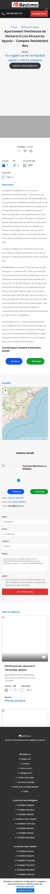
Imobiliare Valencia (26, 874)
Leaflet (24, 439)
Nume (4, 516)
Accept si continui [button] (25, 890)
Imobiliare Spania (26, 851)
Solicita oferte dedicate (25, 65)
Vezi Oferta (25, 652)
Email (4, 529)
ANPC (26, 792)
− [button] (6, 394)
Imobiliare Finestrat (26, 865)
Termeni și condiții (26, 782)
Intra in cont (26, 768)
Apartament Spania (30, 27)
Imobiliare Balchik (26, 814)
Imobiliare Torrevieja (26, 861)
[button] (14, 361)
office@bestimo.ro (16, 506)
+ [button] (6, 390)
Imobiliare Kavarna (26, 810)
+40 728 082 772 (14, 14)
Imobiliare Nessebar (26, 838)
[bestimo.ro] (25, 6)
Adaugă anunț (39, 13)
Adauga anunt (25, 773)
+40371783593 (19, 502)
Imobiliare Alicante (26, 856)
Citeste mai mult (25, 886)
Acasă (14, 27)
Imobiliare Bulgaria (26, 805)
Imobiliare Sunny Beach (26, 819)
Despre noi (26, 759)
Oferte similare (15, 700)
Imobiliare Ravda (25, 833)
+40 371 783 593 (15, 498)
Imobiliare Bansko (26, 828)
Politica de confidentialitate (26, 787)
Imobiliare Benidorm (26, 870)
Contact (26, 764)
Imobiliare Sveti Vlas (26, 824)
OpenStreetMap (34, 439)
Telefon (5, 541)
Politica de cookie (26, 778)
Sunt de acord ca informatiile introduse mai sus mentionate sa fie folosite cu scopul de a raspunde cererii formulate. (26, 582)
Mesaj (4, 553)
